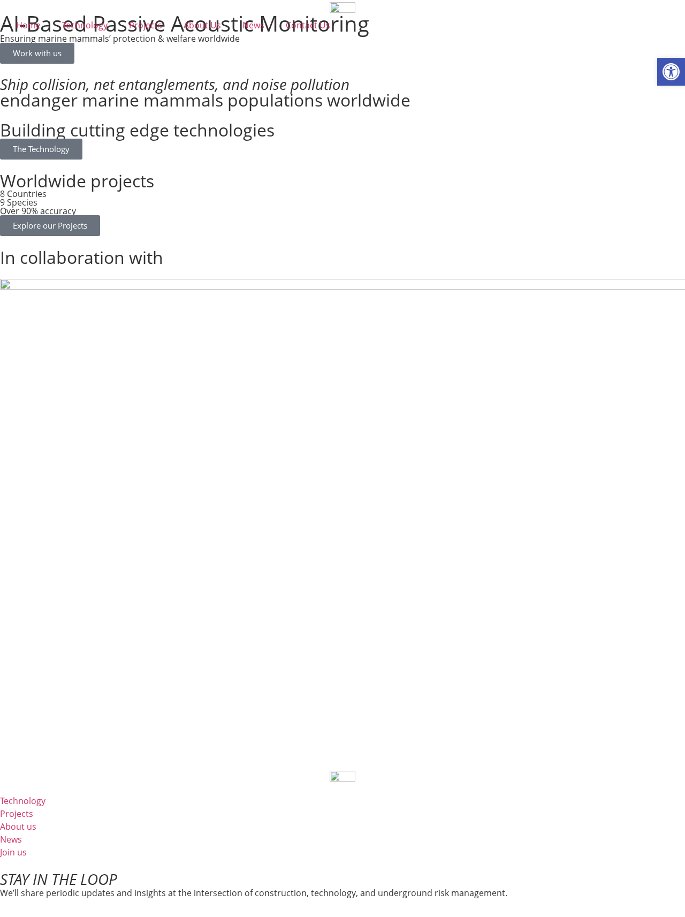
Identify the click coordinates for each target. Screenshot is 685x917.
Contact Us (308, 25)
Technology (85, 25)
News (253, 25)
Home (28, 25)
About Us (202, 25)
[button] (671, 72)
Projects (145, 25)
